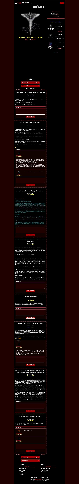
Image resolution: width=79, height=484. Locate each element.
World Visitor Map (56, 16)
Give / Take (33, 39)
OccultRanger (50, 46)
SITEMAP (21, 471)
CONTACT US (22, 470)
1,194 (57, 13)
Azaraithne (50, 36)
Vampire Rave (38, 479)
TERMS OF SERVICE (45, 468)
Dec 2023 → (43, 89)
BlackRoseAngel (50, 28)
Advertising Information (56, 11)
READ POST (60, 31)
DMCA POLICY (44, 471)
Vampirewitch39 (18, 433)
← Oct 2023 (17, 89)
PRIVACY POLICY (44, 470)
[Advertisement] (30, 58)
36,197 (57, 14)
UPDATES (21, 474)
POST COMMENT (30, 116)
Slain (19, 174)
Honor (26, 39)
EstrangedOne (18, 155)
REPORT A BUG (22, 473)
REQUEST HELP (23, 468)
